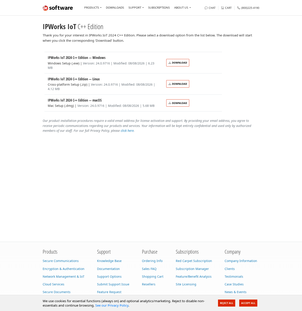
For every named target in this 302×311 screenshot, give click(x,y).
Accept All (248, 303)
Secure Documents (57, 292)
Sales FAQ (149, 269)
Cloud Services (53, 284)
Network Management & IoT (63, 276)
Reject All (226, 303)
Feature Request (109, 292)
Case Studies (234, 284)
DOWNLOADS (115, 7)
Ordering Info (152, 261)
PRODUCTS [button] (91, 7)
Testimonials (234, 276)
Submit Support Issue (113, 284)
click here (127, 130)
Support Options (109, 276)
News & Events (236, 292)
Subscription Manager (192, 269)
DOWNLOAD (179, 62)
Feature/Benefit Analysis (194, 276)
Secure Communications (61, 261)
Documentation (108, 269)
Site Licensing (186, 284)
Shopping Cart (152, 276)
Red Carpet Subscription (194, 261)
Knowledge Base (109, 261)
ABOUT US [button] (181, 7)
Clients (230, 269)
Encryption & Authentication (63, 269)
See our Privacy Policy (111, 305)
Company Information (241, 261)
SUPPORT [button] (134, 7)
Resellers (148, 284)
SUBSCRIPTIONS (159, 7)
